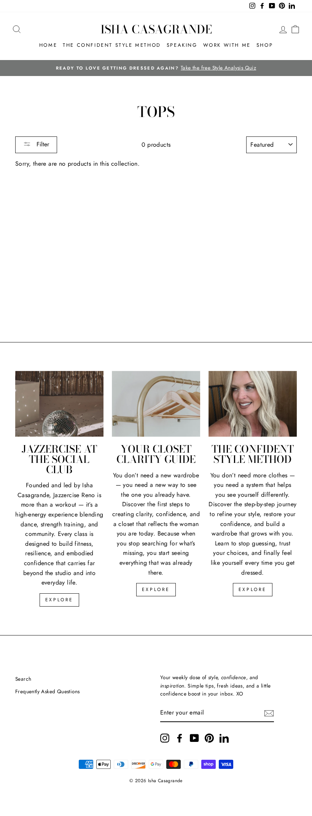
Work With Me (227, 45)
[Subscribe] (269, 713)
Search (23, 679)
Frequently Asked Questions (47, 691)
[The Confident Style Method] (253, 404)
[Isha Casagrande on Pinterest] (209, 738)
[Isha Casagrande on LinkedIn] (224, 738)
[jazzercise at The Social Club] (59, 404)
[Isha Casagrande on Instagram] (164, 738)
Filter (42, 144)
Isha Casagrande (156, 29)
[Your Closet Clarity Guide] (156, 404)
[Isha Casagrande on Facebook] (179, 738)
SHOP (264, 45)
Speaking (182, 45)
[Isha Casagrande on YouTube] (194, 738)
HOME (48, 45)
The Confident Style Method (112, 45)
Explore (59, 599)
